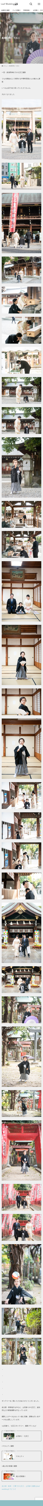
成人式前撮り (21, 1476)
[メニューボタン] (39, 4)
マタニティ (20, 1456)
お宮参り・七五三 (22, 1436)
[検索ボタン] (31, 4)
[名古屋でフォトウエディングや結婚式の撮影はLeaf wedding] (9, 4)
